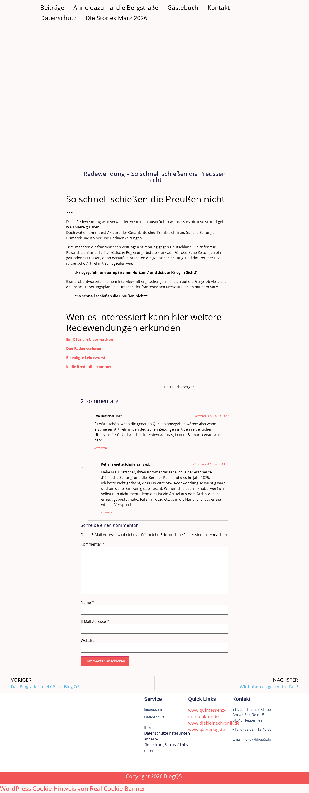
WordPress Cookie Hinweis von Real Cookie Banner (72, 788)
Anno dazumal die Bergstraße (115, 7)
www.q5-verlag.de (206, 729)
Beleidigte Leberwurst (85, 357)
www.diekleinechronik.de (214, 723)
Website (88, 640)
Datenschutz (58, 18)
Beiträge (52, 7)
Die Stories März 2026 (116, 18)
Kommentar (92, 544)
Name (87, 602)
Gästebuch (182, 7)
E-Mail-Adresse (95, 621)
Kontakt (218, 7)
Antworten (100, 447)
